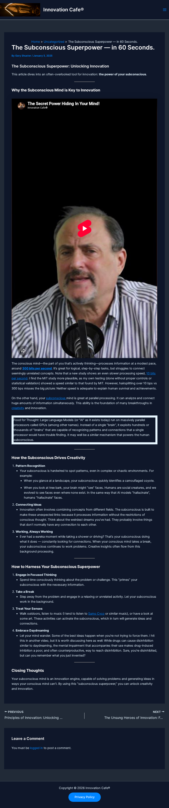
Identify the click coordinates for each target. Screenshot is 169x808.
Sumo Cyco (96, 613)
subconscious (56, 398)
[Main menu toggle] (164, 9)
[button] (84, 797)
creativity (18, 408)
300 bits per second (37, 368)
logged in (36, 748)
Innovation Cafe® (63, 10)
